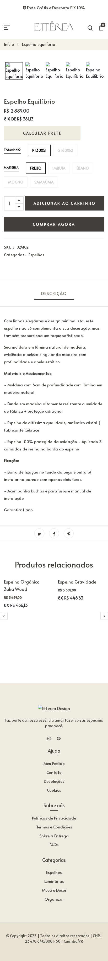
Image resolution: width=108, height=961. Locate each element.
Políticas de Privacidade (54, 818)
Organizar (54, 899)
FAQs (54, 844)
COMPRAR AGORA (54, 224)
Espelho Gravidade (77, 582)
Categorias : (15, 254)
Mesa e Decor (54, 890)
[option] (14, 71)
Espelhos (36, 254)
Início (9, 44)
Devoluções (54, 781)
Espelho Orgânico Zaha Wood (22, 585)
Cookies (54, 790)
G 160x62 (65, 150)
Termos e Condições (54, 826)
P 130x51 (39, 150)
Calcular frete (42, 133)
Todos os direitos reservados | (66, 935)
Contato (54, 772)
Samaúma (44, 182)
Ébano (83, 168)
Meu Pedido (54, 763)
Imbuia (59, 168)
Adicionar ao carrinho (65, 203)
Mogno (15, 182)
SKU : (9, 247)
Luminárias (54, 881)
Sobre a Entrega (54, 835)
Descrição (54, 293)
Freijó (35, 168)
